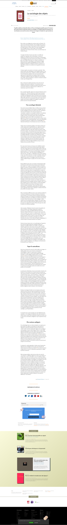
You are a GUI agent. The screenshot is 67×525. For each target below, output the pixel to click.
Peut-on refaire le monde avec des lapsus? (36, 475)
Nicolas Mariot (28, 477)
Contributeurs (33, 515)
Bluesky (42, 513)
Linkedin (48, 514)
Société (20, 6)
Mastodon (42, 514)
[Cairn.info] (37, 502)
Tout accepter (31, 522)
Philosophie (33, 6)
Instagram (42, 517)
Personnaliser (36, 522)
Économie (23, 6)
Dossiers (25, 515)
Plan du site (33, 518)
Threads (42, 515)
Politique (16, 6)
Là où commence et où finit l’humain (34, 405)
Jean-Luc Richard (28, 450)
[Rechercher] (55, 3)
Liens (32, 517)
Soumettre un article (24, 0)
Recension (29, 10)
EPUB (52, 25)
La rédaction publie (30, 0)
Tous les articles (41, 0)
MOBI (54, 25)
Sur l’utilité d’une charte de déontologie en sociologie (39, 463)
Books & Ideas (54, 0)
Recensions (46, 6)
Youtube (48, 513)
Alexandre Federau (31, 20)
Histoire (37, 6)
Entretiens (50, 6)
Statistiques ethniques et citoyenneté (35, 448)
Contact (32, 513)
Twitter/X (42, 518)
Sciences (40, 6)
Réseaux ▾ (50, 0)
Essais (43, 6)
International (29, 6)
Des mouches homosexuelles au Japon (35, 435)
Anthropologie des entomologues (31, 436)
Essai (26, 447)
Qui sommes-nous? (36, 0)
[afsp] (32, 502)
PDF (50, 25)
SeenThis (48, 515)
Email (28, 414)
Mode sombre (45, 0)
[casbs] (28, 502)
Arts (25, 6)
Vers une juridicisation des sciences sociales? (41, 460)
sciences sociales (16, 25)
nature (13, 25)
